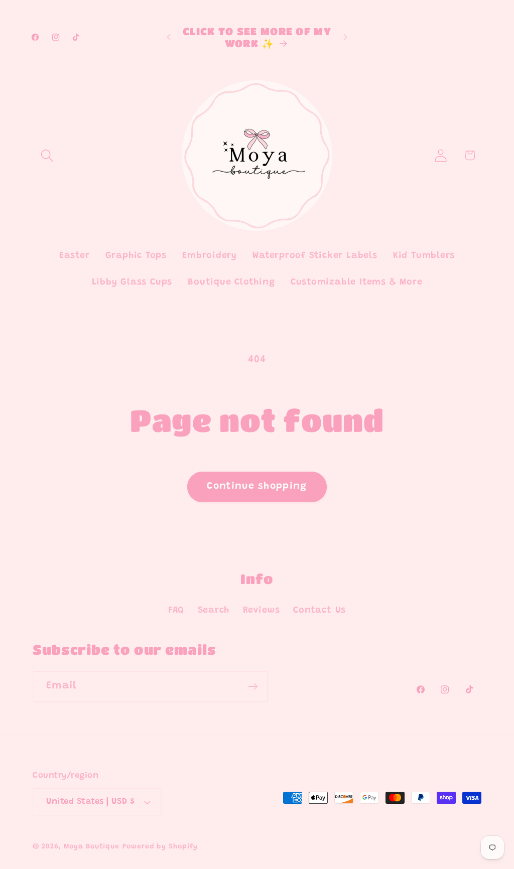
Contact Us (319, 610)
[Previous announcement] (169, 37)
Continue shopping (257, 486)
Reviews (261, 610)
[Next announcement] (345, 37)
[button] (47, 155)
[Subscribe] (252, 686)
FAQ (176, 610)
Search (214, 610)
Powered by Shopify (159, 846)
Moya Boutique (91, 846)
